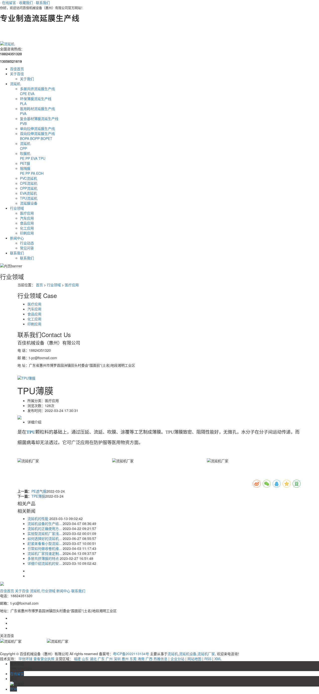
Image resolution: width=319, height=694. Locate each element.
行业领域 (17, 208)
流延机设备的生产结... (44, 523)
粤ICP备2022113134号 (131, 653)
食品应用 (27, 223)
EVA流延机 (28, 193)
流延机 (15, 83)
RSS (207, 658)
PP (28, 158)
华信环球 (25, 658)
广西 (149, 658)
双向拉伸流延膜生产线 (37, 133)
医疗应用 (27, 213)
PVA (23, 113)
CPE (24, 93)
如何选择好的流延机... (44, 538)
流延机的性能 (37, 518)
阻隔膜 (25, 168)
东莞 (133, 658)
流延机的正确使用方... (44, 528)
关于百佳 (17, 73)
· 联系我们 (42, 2)
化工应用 (27, 228)
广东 (101, 658)
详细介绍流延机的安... (44, 563)
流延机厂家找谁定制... (44, 553)
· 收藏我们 (25, 2)
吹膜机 (25, 153)
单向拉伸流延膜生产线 (37, 128)
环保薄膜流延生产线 (35, 98)
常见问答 (27, 247)
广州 (109, 658)
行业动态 (27, 242)
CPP (23, 148)
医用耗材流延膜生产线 (37, 108)
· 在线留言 (8, 2)
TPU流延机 (28, 198)
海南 (141, 658)
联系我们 (17, 252)
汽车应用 (27, 218)
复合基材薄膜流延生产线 (39, 118)
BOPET (46, 138)
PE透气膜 (38, 491)
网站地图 (194, 658)
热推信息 (160, 658)
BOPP (35, 138)
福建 (77, 658)
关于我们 (27, 78)
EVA (31, 93)
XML (218, 658)
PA (33, 173)
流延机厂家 (206, 653)
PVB (23, 123)
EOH (40, 173)
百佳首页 (17, 68)
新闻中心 (17, 237)
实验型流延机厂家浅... (44, 533)
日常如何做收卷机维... (44, 548)
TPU (41, 158)
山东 (85, 658)
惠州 (125, 658)
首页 (39, 284)
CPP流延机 (28, 188)
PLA (23, 103)
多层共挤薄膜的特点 (43, 558)
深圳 (117, 658)
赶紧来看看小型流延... (44, 543)
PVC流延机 (28, 178)
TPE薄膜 (38, 496)
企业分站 (177, 658)
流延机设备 (187, 653)
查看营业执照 (43, 658)
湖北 (93, 658)
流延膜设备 (28, 203)
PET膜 (25, 163)
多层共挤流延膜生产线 (37, 88)
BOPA (25, 138)
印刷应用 (27, 233)
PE (22, 158)
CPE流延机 (28, 183)
